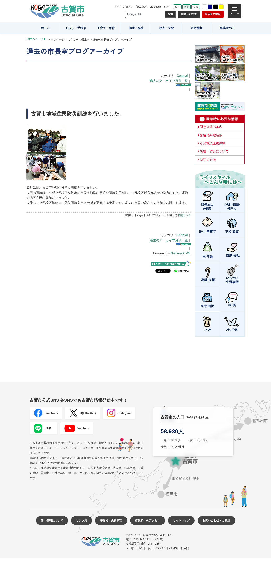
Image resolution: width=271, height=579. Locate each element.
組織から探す (189, 14)
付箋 (166, 6)
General (182, 75)
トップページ (56, 39)
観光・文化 (166, 28)
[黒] (215, 6)
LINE (48, 428)
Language (155, 6)
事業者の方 (227, 28)
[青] (210, 6)
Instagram (124, 413)
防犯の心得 (208, 159)
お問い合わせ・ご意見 (216, 520)
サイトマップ (181, 520)
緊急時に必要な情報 (219, 119)
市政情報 (197, 28)
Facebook (51, 413)
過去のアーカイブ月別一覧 (169, 81)
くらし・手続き (75, 28)
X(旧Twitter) (88, 413)
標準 (186, 6)
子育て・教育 (106, 28)
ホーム (45, 28)
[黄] (221, 6)
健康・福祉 (136, 28)
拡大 (195, 6)
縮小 (177, 6)
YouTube (83, 428)
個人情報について (52, 520)
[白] (204, 6)
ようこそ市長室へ (78, 39)
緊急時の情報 (212, 14)
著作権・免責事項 (111, 520)
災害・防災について (214, 151)
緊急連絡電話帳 (211, 135)
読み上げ (141, 6)
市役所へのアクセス (147, 520)
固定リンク (184, 215)
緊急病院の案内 (211, 127)
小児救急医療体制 (212, 143)
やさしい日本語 (124, 6)
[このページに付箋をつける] (171, 264)
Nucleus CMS (180, 253)
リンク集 (81, 520)
